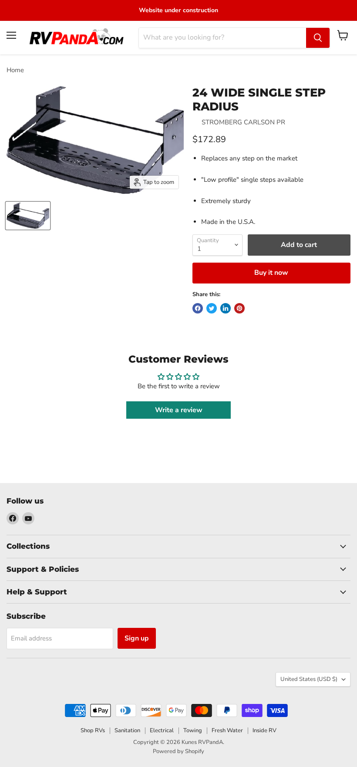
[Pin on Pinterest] (239, 308)
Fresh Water (227, 730)
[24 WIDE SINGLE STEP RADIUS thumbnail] (28, 216)
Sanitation (127, 730)
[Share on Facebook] (197, 308)
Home (15, 70)
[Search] (318, 38)
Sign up (137, 638)
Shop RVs (93, 730)
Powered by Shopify (178, 751)
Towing (192, 730)
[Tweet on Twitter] (211, 308)
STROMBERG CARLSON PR (243, 122)
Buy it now (271, 272)
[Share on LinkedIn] (225, 308)
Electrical (162, 730)
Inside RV (264, 730)
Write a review (178, 410)
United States (308, 679)
